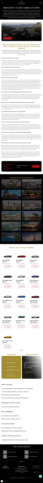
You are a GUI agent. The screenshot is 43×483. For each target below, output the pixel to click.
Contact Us (36, 466)
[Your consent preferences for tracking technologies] (2, 481)
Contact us (11, 375)
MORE (20, 350)
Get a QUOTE (7, 38)
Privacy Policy (30, 477)
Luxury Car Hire (29, 372)
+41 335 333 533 (11, 366)
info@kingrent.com (13, 370)
